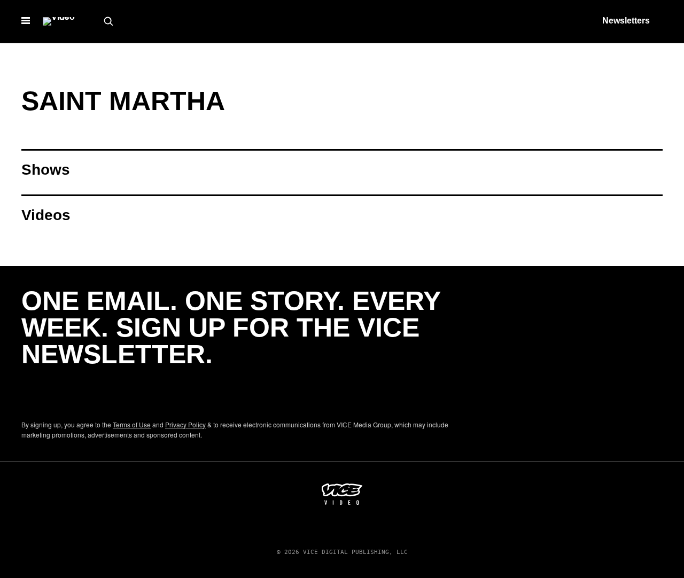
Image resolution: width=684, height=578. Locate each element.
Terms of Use (132, 424)
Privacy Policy (185, 424)
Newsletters (626, 20)
